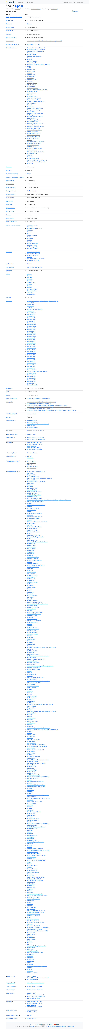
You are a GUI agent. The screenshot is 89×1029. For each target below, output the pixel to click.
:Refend (29, 240)
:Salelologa (30, 699)
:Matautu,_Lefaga (32, 582)
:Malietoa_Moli (31, 773)
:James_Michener (32, 153)
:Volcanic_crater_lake (33, 607)
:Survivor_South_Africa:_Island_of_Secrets (38, 64)
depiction (9, 402)
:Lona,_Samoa (31, 572)
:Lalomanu (30, 625)
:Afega (29, 808)
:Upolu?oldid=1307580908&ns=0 (38, 398)
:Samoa (29, 24)
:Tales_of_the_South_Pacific (35, 108)
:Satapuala (30, 790)
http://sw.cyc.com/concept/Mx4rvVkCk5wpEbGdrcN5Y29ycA (42, 301)
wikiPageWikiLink (11, 48)
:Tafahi (29, 867)
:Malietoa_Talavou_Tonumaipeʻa (36, 505)
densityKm (10, 180)
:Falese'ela (30, 838)
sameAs (10, 267)
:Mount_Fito (31, 858)
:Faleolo (29, 967)
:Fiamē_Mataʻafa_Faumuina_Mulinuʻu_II (38, 424)
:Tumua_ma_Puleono (33, 508)
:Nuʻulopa (30, 805)
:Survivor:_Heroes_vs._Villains (35, 126)
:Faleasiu (30, 714)
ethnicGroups (10, 187)
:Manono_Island (32, 615)
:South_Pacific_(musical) (34, 133)
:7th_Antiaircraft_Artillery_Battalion (37, 746)
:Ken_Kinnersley (32, 420)
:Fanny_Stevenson (32, 540)
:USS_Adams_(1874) (33, 820)
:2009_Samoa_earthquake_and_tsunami (38, 656)
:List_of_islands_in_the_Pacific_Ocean (37, 542)
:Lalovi (29, 599)
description (10, 27)
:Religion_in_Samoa (32, 627)
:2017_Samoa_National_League (35, 565)
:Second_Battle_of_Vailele (34, 442)
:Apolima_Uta (31, 475)
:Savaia (29, 589)
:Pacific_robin (31, 932)
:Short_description (32, 243)
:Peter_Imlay (31, 741)
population (10, 218)
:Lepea (29, 672)
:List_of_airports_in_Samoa (34, 498)
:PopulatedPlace (32, 289)
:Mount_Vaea (31, 74)
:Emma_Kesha (31, 510)
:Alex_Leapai (31, 425)
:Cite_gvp (30, 227)
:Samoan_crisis (31, 674)
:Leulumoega (31, 523)
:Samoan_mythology (33, 145)
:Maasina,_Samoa (32, 575)
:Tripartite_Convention (33, 756)
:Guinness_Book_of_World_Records (37, 160)
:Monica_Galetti (32, 840)
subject (9, 252)
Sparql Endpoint (78, 2)
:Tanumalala (31, 939)
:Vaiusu (29, 733)
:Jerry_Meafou (31, 706)
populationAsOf (11, 221)
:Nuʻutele (30, 924)
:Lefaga (29, 671)
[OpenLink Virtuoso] (32, 1024)
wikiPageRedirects (13, 461)
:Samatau (30, 964)
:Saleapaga (30, 961)
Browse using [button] (21, 2)
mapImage (10, 211)
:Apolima (30, 889)
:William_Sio (31, 813)
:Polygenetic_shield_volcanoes (35, 141)
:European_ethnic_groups (34, 148)
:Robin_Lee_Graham (33, 557)
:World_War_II (31, 63)
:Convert (30, 230)
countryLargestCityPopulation (15, 177)
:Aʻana (29, 944)
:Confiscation (31, 118)
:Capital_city (31, 69)
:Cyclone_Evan (31, 103)
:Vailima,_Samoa (32, 83)
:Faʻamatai (30, 768)
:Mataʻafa (30, 793)
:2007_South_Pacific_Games (35, 612)
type (8, 274)
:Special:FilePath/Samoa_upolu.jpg (39, 403)
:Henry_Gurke (31, 907)
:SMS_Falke (30, 755)
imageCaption (11, 194)
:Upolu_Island (31, 461)
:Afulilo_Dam (31, 639)
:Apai (29, 862)
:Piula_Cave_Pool (32, 493)
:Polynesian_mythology (33, 110)
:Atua (29, 917)
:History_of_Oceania (33, 686)
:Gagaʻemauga (31, 803)
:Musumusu (31, 937)
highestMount (11, 191)
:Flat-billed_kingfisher (33, 476)
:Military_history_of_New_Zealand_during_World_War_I (42, 711)
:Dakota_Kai (31, 736)
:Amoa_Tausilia (31, 765)
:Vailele (29, 562)
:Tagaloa (30, 637)
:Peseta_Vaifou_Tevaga (33, 914)
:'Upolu (29, 464)
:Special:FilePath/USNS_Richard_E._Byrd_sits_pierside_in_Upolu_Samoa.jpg (49, 407)
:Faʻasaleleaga (31, 657)
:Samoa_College (32, 770)
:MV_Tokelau (31, 753)
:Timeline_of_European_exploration (37, 521)
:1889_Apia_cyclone (32, 115)
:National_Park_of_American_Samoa (37, 895)
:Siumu (29, 635)
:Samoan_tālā (31, 547)
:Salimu (29, 962)
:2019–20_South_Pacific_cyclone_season (38, 823)
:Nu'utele (30, 157)
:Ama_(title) (30, 954)
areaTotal (9, 20)
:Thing (29, 274)
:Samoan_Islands (32, 91)
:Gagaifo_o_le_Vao (32, 951)
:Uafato (29, 822)
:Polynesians (31, 76)
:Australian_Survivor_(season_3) (36, 48)
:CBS (29, 68)
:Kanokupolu (31, 882)
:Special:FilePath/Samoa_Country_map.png (41, 402)
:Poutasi (30, 726)
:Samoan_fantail (32, 696)
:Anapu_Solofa (31, 857)
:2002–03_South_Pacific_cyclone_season (38, 776)
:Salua (29, 780)
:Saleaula (30, 806)
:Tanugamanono (32, 595)
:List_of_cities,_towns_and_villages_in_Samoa (39, 478)
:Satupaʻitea (30, 553)
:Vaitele (29, 847)
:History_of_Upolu (32, 466)
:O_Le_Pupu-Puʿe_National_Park (36, 439)
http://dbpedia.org (36, 9)
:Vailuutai (30, 942)
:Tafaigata (30, 592)
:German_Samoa (32, 865)
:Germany (30, 53)
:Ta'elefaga (30, 641)
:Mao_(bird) (30, 550)
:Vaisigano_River (32, 825)
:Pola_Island (31, 947)
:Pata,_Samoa (31, 587)
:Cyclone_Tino (31, 743)
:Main (29, 237)
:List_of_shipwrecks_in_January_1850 (37, 931)
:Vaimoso (30, 905)
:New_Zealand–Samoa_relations (36, 744)
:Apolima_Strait (31, 766)
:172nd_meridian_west (33, 535)
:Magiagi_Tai (31, 577)
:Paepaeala (30, 585)
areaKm (9, 167)
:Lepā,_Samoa (31, 93)
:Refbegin (30, 238)
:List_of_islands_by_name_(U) (35, 537)
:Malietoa (30, 555)
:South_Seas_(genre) (33, 158)
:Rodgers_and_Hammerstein (35, 113)
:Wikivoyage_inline (32, 247)
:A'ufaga (30, 473)
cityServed (11, 983)
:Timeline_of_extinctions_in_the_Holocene (38, 728)
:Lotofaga (30, 676)
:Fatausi (29, 724)
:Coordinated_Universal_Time (35, 51)
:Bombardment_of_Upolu (34, 130)
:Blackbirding (31, 758)
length (8, 34)
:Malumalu (30, 885)
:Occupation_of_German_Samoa (36, 763)
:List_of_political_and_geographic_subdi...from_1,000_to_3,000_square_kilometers (49, 500)
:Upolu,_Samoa (31, 468)
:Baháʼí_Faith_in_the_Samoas (35, 880)
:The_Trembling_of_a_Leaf (34, 801)
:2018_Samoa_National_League (35, 877)
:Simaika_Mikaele (32, 632)
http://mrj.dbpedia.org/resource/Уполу (37, 371)
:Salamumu (30, 959)
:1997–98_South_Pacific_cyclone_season (38, 927)
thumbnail (9, 41)
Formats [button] (30, 2)
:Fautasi (29, 646)
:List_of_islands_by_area (34, 614)
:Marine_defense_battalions (35, 848)
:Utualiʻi (29, 456)
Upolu (19, 6)
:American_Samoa (32, 600)
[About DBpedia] (10, 2)
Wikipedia (32, 1026)
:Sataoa (29, 788)
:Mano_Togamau (32, 828)
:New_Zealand (31, 54)
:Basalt (29, 105)
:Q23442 (31, 282)
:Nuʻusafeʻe (30, 597)
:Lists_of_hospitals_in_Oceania (35, 501)
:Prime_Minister (32, 150)
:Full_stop (30, 94)
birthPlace (11, 420)
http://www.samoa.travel (33, 44)
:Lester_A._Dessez (32, 558)
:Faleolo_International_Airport (35, 123)
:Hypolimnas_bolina (33, 919)
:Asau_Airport (31, 771)
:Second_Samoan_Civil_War (35, 444)
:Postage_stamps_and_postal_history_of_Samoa (40, 666)
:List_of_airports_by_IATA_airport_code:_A (38, 681)
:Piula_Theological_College (34, 495)
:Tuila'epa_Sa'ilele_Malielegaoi (35, 151)
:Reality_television (32, 88)
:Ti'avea (29, 941)
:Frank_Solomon (32, 679)
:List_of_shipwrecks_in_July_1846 (36, 910)
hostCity (10, 990)
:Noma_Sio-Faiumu (32, 422)
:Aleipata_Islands (32, 870)
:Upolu (29, 140)
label (8, 297)
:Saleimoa (30, 458)
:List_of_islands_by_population (35, 677)
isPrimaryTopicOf (11, 414)
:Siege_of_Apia (31, 446)
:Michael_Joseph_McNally (34, 513)
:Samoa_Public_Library (33, 667)
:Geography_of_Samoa (33, 899)
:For (28, 233)
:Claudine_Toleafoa (32, 852)
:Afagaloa (30, 833)
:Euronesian (31, 71)
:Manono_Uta (31, 578)
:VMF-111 (30, 731)
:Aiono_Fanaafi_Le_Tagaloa (34, 527)
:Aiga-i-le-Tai (31, 701)
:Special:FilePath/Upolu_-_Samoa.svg (39, 408)
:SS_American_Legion (33, 818)
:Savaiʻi (29, 890)
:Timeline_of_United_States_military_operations (40, 704)
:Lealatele (30, 568)
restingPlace (11, 453)
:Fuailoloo (30, 949)
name (8, 215)
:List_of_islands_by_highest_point (36, 946)
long (8, 395)
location (9, 204)
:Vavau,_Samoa (31, 734)
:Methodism (31, 543)
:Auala (29, 689)
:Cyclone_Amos (31, 796)
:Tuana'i (29, 845)
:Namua (29, 485)
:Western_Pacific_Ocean (34, 143)
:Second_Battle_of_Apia (33, 447)
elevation (9, 30)
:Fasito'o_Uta (31, 723)
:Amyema (30, 617)
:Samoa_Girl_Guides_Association (36, 785)
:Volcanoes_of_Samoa (33, 136)
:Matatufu (30, 580)
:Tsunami (30, 81)
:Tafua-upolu (31, 751)
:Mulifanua (30, 703)
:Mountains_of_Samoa (33, 135)
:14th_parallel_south (33, 567)
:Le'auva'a (30, 642)
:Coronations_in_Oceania (34, 491)
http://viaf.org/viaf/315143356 (34, 267)
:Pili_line (30, 738)
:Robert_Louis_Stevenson (34, 56)
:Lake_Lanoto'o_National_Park (35, 437)
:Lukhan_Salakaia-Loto (33, 739)
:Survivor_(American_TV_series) (36, 49)
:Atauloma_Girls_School (34, 879)
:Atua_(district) (31, 687)
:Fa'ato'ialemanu (32, 835)
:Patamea (30, 904)
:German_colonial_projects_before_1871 (38, 850)
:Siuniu (29, 590)
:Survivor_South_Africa (33, 100)
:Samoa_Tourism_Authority (34, 116)
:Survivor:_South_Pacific (34, 98)
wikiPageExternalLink (12, 44)
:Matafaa (30, 971)
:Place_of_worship (32, 131)
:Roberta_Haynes (32, 453)
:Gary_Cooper (31, 84)
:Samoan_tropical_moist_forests (36, 786)
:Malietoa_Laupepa (32, 761)
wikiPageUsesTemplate (13, 225)
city (9, 430)
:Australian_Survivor (33, 125)
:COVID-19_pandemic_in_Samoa (36, 827)
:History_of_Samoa (32, 778)
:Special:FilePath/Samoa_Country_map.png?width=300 (44, 41)
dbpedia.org (54, 9)
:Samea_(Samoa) (32, 972)
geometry (9, 388)
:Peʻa (29, 902)
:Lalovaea (30, 956)
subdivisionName (12, 1015)
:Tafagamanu (31, 887)
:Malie (29, 503)
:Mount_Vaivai (31, 146)
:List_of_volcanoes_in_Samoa (35, 952)
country (9, 24)
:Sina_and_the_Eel (32, 634)
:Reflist (29, 242)
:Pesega (29, 533)
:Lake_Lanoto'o (31, 934)
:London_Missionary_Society (35, 894)
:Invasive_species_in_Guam (34, 516)
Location (17, 9)
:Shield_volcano (31, 79)
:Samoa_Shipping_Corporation (35, 842)
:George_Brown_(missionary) (35, 781)
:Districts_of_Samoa (33, 920)
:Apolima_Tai (31, 708)
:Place (29, 275)
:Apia (29, 66)
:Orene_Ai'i (30, 810)
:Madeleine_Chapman (33, 915)
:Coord (29, 232)
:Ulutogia (30, 515)
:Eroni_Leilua (31, 748)
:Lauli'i (29, 692)
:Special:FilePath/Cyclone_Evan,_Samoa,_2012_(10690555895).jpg (47, 405)
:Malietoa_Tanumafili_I (33, 775)
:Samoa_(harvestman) (33, 662)
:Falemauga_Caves (32, 721)
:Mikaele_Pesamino (32, 622)
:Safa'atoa (30, 957)
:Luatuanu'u (31, 573)
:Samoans (30, 78)
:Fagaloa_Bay (31, 713)
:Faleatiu (30, 892)
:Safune (29, 874)
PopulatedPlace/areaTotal (14, 17)
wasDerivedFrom (11, 398)
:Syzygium (30, 552)
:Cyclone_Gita (31, 909)
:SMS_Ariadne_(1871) (33, 897)
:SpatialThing (31, 294)
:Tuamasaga (31, 684)
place (9, 442)
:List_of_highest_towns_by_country (37, 966)
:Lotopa (29, 936)
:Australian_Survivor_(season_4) (36, 162)
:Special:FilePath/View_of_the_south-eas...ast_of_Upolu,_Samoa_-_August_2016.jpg (51, 410)
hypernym (10, 264)
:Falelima (30, 719)
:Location (30, 279)
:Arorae (29, 863)
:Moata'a (30, 584)
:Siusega (30, 843)
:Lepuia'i (30, 570)
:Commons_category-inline (34, 228)
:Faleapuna (30, 837)
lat (7, 391)
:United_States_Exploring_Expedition (37, 89)
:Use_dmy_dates (32, 245)
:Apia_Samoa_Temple (33, 629)
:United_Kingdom (32, 61)
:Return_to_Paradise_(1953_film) (36, 101)
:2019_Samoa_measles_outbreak (36, 855)
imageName (10, 197)
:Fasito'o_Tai (31, 644)
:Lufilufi (29, 694)
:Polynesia (30, 652)
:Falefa (29, 716)
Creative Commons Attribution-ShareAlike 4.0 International (60, 1026)
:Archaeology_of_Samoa (34, 120)
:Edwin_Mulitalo (32, 490)
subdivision (11, 456)
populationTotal (11, 37)
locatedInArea (12, 434)
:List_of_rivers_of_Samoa (34, 682)
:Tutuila (29, 610)
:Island (29, 73)
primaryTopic (11, 1018)
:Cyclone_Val (31, 664)
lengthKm (9, 201)
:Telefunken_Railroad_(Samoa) (35, 912)
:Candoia (30, 691)
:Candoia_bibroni (32, 480)
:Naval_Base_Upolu (32, 121)
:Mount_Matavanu (32, 563)
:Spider (29, 59)
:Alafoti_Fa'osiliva (32, 528)
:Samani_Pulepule (32, 427)
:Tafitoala (30, 594)
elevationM (10, 184)
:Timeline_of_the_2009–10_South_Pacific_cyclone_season (42, 729)
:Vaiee (29, 832)
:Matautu (30, 791)
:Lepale (29, 969)
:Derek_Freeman (32, 869)
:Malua (29, 506)
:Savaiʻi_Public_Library (33, 669)
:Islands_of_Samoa (32, 138)
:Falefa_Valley (31, 111)
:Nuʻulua (30, 486)
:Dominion (30, 106)
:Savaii (29, 155)
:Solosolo (30, 817)
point (9, 270)
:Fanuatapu (30, 483)
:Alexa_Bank (31, 884)
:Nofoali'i (30, 709)
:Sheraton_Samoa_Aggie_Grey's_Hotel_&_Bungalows (41, 647)
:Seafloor (30, 163)
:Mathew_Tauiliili (32, 651)
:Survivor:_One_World (33, 128)
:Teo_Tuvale (30, 875)
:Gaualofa (30, 800)
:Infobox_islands (32, 235)
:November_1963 (32, 488)
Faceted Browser (67, 2)
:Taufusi (29, 830)
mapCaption (10, 208)
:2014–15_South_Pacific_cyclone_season (38, 795)
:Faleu (29, 511)
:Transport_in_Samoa (33, 532)
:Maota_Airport (31, 698)
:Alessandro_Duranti (33, 518)
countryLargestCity (12, 173)
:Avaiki (29, 525)
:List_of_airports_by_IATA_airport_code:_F (38, 798)
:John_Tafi (30, 649)
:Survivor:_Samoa (32, 96)
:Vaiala (29, 624)
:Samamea (30, 900)
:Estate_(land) (31, 86)
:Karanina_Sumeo (32, 530)
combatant (11, 986)
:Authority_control (32, 225)
